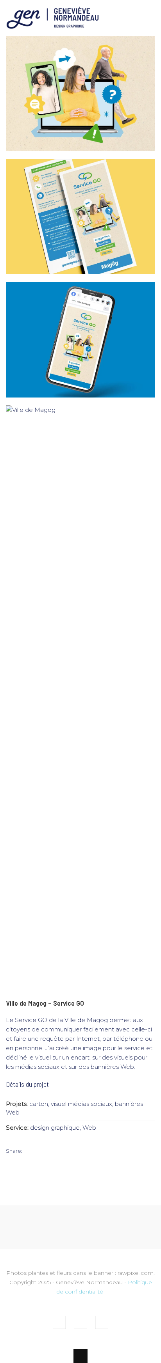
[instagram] (101, 1322)
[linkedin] (80, 1322)
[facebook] (59, 1322)
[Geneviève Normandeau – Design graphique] (53, 24)
